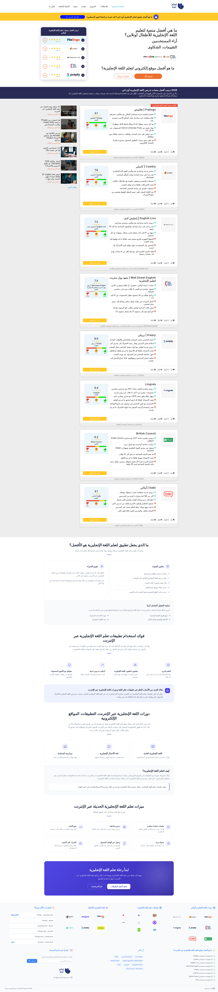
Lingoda (150, 384)
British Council (146, 433)
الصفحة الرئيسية (118, 6)
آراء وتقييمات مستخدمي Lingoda (203, 973)
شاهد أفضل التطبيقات (119, 886)
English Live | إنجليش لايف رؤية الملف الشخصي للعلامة (129, 268)
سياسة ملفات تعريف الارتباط (134, 968)
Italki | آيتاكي (148, 487)
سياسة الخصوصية (137, 964)
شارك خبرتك (123, 76)
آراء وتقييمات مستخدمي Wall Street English (199, 966)
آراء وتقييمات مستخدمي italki (204, 980)
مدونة (75, 6)
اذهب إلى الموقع (94, 152)
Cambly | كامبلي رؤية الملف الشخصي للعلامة (128, 209)
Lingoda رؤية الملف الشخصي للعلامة (129, 424)
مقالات (116, 956)
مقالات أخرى (72, 187)
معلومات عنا (139, 956)
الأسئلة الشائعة (64, 6)
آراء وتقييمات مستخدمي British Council (201, 976)
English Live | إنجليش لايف (140, 218)
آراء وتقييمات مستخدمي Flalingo (203, 956)
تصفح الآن (148, 76)
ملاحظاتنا (104, 6)
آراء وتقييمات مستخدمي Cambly (203, 959)
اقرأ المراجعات (96, 886)
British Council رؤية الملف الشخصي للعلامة (129, 479)
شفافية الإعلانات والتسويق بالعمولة (132, 960)
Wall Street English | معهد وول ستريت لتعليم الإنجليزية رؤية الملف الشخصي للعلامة (128, 326)
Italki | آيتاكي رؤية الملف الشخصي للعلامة (129, 525)
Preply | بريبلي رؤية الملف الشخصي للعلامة (129, 375)
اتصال (119, 964)
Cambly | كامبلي (146, 166)
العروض (93, 6)
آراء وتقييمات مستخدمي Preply (203, 969)
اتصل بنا (52, 6)
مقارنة (83, 6)
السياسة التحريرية (127, 956)
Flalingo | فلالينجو (145, 109)
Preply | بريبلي (147, 335)
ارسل (33, 961)
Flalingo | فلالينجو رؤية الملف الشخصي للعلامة (129, 157)
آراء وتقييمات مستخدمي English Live (202, 963)
